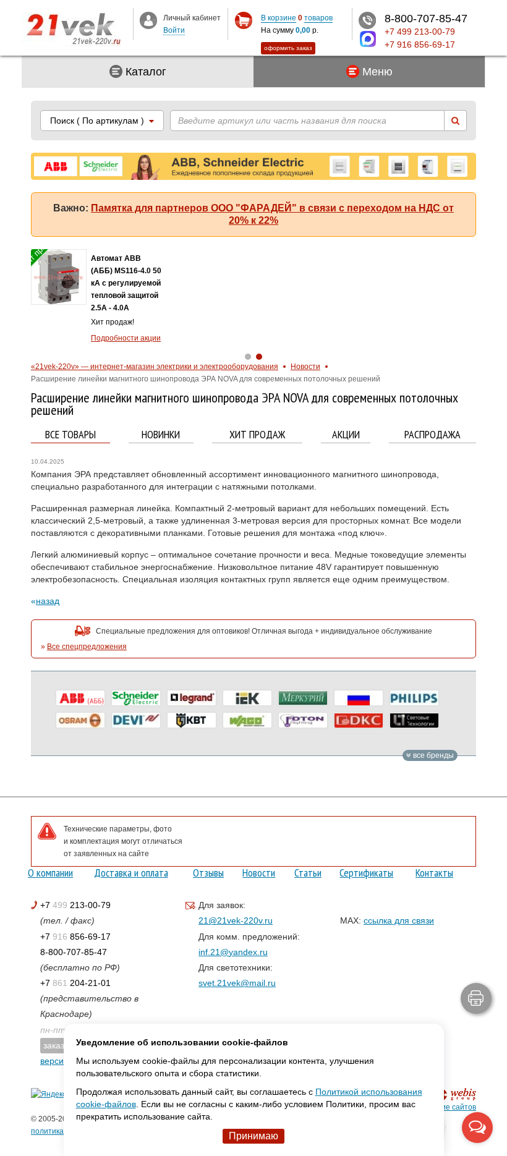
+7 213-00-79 (75, 905)
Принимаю (253, 1136)
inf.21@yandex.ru (233, 952)
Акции (346, 434)
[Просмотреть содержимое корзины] (243, 21)
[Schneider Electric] (136, 698)
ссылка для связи (399, 920)
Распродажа (432, 434)
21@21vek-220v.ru (235, 920)
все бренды (432, 755)
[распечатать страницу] (476, 998)
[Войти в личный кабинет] (148, 19)
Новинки (161, 434)
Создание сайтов (445, 1107)
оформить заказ (288, 48)
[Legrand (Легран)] (191, 698)
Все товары (70, 434)
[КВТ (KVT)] (191, 720)
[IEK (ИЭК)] (247, 698)
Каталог (144, 72)
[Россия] (358, 698)
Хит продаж (257, 434)
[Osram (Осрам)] (80, 720)
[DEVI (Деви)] (136, 720)
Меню (376, 72)
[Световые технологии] (414, 720)
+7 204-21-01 (75, 983)
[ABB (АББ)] (80, 698)
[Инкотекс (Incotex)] (303, 698)
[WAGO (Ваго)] (247, 720)
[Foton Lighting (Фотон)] (303, 720)
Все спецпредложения (87, 646)
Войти (174, 30)
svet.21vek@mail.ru (237, 983)
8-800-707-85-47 (73, 952)
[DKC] (358, 720)
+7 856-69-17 (75, 936)
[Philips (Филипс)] (414, 698)
